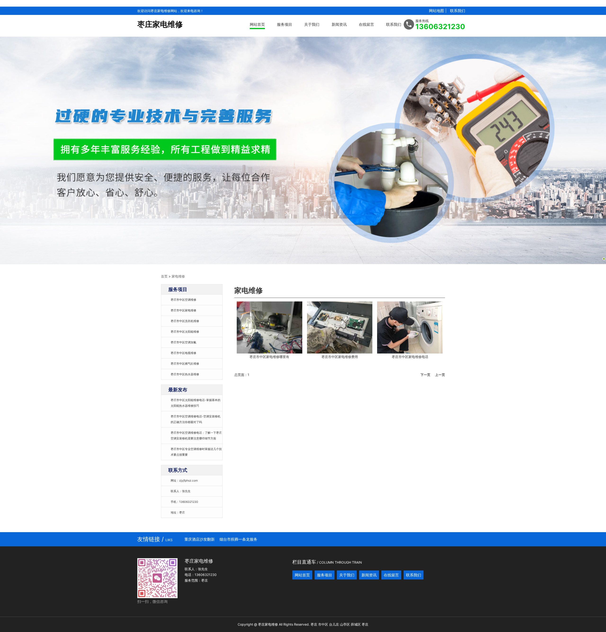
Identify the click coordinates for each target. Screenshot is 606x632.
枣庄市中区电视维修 (183, 353)
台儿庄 (334, 624)
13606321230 (440, 26)
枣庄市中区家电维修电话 (410, 357)
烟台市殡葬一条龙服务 (238, 539)
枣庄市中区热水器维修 (185, 374)
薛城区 (356, 624)
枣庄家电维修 (160, 24)
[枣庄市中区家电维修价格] (269, 327)
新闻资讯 (339, 24)
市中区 (323, 624)
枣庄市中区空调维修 (183, 299)
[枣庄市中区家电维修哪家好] (340, 327)
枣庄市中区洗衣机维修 (185, 321)
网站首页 (257, 24)
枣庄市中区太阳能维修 (185, 331)
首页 (164, 276)
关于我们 (311, 24)
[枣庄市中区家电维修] (410, 327)
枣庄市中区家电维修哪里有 (269, 357)
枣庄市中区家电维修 (183, 310)
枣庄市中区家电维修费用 (339, 357)
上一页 (440, 375)
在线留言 (366, 24)
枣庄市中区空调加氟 (183, 342)
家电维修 (178, 276)
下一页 (425, 375)
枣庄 (314, 624)
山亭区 (345, 624)
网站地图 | (437, 10)
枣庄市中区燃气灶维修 (185, 363)
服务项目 (284, 24)
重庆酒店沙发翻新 (199, 539)
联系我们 (457, 10)
